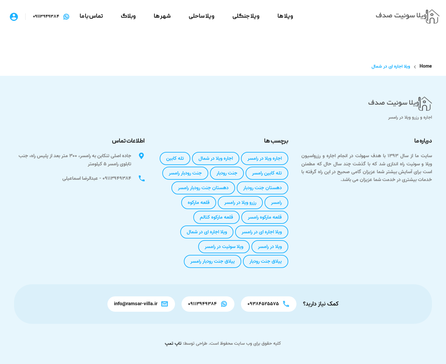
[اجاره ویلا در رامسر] (407, 17)
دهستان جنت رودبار (262, 188)
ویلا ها (285, 16)
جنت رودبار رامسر (185, 173)
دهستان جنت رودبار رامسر (203, 188)
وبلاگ (128, 16)
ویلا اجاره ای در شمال (207, 232)
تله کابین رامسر (267, 173)
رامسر (276, 203)
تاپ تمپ (173, 343)
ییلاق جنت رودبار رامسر (212, 261)
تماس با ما (91, 16)
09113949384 (46, 16)
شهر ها (162, 16)
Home (426, 66)
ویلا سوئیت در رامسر (224, 247)
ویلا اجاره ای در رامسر (262, 232)
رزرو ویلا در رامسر (240, 203)
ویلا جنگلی (246, 16)
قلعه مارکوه (199, 203)
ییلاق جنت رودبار (265, 261)
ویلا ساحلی (202, 16)
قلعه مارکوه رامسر (265, 217)
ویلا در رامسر (270, 247)
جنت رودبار (226, 173)
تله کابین (175, 158)
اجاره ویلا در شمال (216, 158)
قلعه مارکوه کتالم (216, 217)
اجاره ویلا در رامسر (264, 158)
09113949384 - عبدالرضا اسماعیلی (96, 178)
